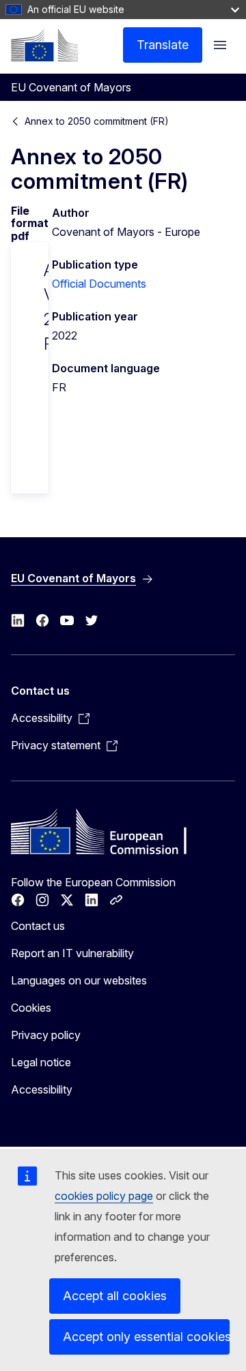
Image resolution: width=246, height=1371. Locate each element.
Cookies (31, 1007)
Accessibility (41, 1089)
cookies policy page (104, 1196)
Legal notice (41, 1062)
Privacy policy (46, 1035)
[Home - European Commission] (44, 45)
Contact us (38, 926)
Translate (163, 44)
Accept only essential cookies (146, 1336)
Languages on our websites (79, 980)
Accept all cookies (115, 1296)
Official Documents (99, 283)
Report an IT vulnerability (72, 953)
